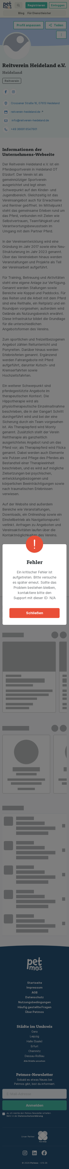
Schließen (34, 613)
